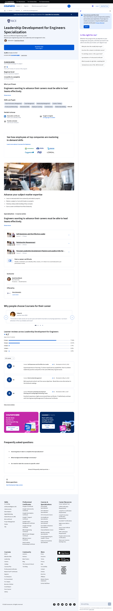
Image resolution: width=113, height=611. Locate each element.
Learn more (24, 55)
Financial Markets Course (47, 530)
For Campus (7, 582)
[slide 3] (40, 325)
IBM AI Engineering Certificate (27, 530)
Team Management (29, 103)
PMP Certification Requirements (63, 532)
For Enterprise (8, 577)
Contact (43, 569)
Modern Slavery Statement (45, 580)
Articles (43, 572)
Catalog (6, 564)
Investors (43, 556)
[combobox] (47, 6)
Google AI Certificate (28, 506)
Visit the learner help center (14, 485)
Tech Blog (25, 567)
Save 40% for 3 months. (52, 14)
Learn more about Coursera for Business (19, 144)
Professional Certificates (10, 569)
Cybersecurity (7, 509)
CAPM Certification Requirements (63, 507)
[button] (26, 6)
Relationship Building (60, 107)
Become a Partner (8, 584)
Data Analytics (7, 512)
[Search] (69, 6)
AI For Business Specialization (44, 511)
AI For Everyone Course (47, 515)
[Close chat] (110, 10)
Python (6, 524)
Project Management (9, 522)
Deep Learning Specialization (44, 522)
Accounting (7, 504)
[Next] (72, 317)
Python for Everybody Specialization (46, 541)
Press (42, 554)
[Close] (71, 14)
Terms (42, 559)
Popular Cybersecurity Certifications (64, 537)
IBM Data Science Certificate (27, 539)
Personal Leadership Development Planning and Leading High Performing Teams (45, 251)
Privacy (42, 561)
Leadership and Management (30, 10)
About (5, 554)
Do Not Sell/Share (45, 583)
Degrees (6, 574)
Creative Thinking (57, 103)
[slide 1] (35, 325)
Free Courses (7, 589)
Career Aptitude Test (64, 504)
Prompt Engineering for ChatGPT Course (47, 537)
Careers (6, 561)
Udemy (6, 592)
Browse (11, 10)
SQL (5, 527)
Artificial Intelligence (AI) (10, 506)
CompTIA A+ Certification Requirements (65, 511)
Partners (25, 556)
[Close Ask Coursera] (93, 6)
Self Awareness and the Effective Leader (30, 234)
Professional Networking (11, 107)
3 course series (9, 62)
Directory (43, 574)
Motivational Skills (24, 107)
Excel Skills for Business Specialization (47, 526)
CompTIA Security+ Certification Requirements (64, 516)
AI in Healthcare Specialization (45, 518)
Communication (49, 107)
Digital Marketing (8, 514)
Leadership (7, 559)
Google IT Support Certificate (27, 518)
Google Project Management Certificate (29, 522)
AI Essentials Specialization (44, 507)
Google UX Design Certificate (27, 526)
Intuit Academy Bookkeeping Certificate (29, 543)
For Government (8, 579)
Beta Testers (26, 559)
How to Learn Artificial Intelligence (64, 528)
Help (42, 564)
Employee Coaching (37, 107)
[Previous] (6, 317)
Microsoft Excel (8, 519)
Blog (24, 561)
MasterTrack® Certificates (10, 572)
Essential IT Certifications (65, 521)
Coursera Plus (7, 567)
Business (18, 10)
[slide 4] (42, 325)
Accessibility (44, 567)
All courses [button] (8, 358)
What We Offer (8, 556)
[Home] (4, 10)
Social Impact (7, 587)
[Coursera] (9, 6)
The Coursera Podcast (28, 564)
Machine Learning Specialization (45, 533)
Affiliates (43, 577)
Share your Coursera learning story (64, 541)
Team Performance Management (13, 103)
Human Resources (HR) (10, 517)
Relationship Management (43, 103)
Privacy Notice (100, 23)
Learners (25, 554)
